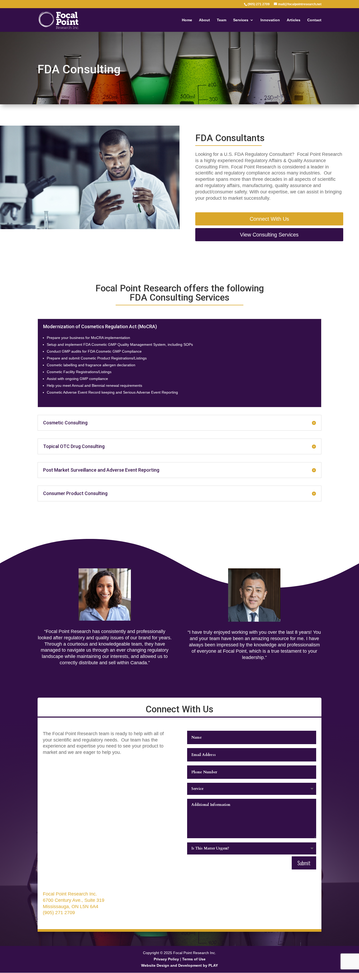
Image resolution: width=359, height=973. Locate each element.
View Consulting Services (269, 235)
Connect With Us (269, 219)
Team (221, 20)
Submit (304, 863)
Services (240, 20)
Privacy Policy (166, 959)
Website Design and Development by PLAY (179, 965)
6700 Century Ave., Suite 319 (73, 900)
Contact (314, 20)
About (204, 20)
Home (187, 20)
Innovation (270, 20)
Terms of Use (194, 959)
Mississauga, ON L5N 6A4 (70, 906)
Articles (293, 20)
